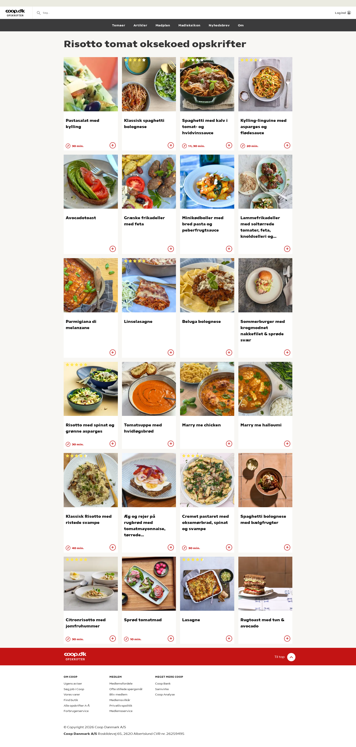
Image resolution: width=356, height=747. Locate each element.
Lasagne (191, 620)
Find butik (71, 700)
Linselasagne (138, 321)
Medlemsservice (120, 711)
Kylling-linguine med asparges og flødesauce (263, 126)
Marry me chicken (201, 425)
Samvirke (162, 689)
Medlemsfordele (120, 683)
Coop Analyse (165, 694)
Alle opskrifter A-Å (77, 705)
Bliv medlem (118, 694)
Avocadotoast (81, 217)
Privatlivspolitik (120, 705)
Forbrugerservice (76, 711)
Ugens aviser (73, 683)
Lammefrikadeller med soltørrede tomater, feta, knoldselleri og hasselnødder (260, 230)
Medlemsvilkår (119, 700)
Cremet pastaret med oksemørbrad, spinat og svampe (205, 522)
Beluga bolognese (201, 321)
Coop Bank (163, 683)
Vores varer (72, 694)
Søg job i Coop (74, 689)
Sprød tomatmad (143, 620)
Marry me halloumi (261, 425)
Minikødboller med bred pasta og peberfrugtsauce (203, 224)
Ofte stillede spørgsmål (125, 689)
